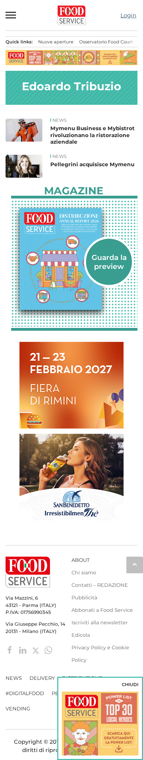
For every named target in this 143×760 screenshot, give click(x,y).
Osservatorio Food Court (106, 41)
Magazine (73, 191)
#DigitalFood (25, 693)
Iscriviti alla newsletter (100, 622)
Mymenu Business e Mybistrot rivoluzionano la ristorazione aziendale (92, 135)
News (59, 120)
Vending (18, 709)
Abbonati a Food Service (102, 610)
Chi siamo (84, 572)
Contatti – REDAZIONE (100, 585)
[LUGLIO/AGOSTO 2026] (74, 259)
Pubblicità (84, 597)
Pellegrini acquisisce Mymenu (92, 164)
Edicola (81, 635)
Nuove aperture (56, 41)
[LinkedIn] (23, 650)
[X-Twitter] (36, 650)
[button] (11, 15)
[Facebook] (11, 650)
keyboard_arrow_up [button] (135, 564)
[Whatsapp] (48, 650)
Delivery (42, 678)
